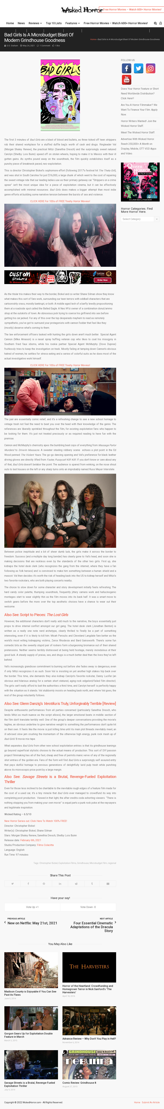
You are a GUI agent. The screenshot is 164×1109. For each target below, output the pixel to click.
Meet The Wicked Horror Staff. (138, 132)
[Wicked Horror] (82, 9)
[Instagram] (151, 68)
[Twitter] (12, 884)
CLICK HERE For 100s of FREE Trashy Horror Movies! (60, 201)
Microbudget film (98, 863)
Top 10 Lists (54, 23)
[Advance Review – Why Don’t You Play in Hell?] (89, 1020)
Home (10, 23)
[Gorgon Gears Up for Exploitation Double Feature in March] (31, 1018)
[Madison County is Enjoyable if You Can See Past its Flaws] (31, 970)
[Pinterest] (44, 884)
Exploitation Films (67, 863)
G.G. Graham (12, 45)
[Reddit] (76, 884)
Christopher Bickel (48, 863)
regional (112, 863)
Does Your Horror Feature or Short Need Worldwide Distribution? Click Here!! (140, 93)
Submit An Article (151, 1102)
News (21, 23)
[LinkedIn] (60, 884)
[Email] (108, 884)
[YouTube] (127, 80)
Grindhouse (83, 863)
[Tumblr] (92, 884)
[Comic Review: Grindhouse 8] (89, 1064)
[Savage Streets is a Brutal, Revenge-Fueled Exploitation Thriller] (31, 1064)
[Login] (160, 23)
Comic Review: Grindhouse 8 (79, 1082)
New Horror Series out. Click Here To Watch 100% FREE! (35, 821)
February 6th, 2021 (30, 840)
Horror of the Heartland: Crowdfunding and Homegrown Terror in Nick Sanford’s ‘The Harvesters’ (87, 989)
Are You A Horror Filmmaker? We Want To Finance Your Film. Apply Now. (139, 109)
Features (71, 23)
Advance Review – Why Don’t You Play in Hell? (89, 1038)
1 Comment (45, 45)
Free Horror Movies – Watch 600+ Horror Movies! (116, 23)
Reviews (34, 23)
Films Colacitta (45, 845)
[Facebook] (28, 884)
